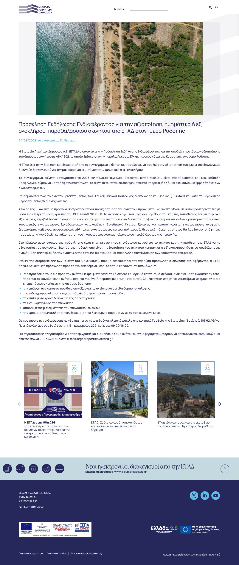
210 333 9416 (28, 496)
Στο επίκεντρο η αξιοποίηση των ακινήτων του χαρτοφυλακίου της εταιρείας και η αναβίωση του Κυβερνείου (47, 429)
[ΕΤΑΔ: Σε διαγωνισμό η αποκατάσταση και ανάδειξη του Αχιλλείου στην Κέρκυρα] (119, 389)
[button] (210, 7)
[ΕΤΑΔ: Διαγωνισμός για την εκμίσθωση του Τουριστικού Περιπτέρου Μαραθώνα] (186, 389)
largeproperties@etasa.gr (94, 339)
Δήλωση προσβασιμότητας (86, 553)
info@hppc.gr (29, 500)
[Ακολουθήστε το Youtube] (215, 495)
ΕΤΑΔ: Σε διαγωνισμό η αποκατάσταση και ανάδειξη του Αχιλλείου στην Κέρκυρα (117, 426)
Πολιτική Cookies (57, 553)
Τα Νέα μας (67, 140)
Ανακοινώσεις (48, 140)
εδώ (201, 334)
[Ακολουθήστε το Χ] (194, 495)
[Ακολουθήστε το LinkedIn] (204, 495)
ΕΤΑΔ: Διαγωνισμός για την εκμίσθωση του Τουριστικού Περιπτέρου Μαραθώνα (185, 424)
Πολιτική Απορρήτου (31, 553)
